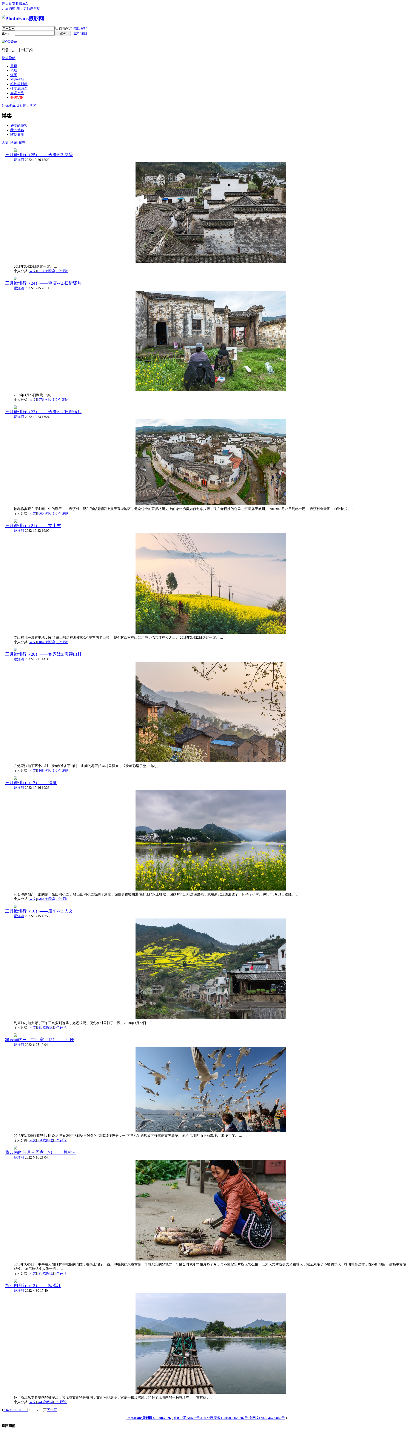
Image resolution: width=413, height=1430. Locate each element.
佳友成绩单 (19, 88)
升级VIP (16, 97)
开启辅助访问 (12, 8)
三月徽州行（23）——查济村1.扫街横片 (43, 411)
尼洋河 (19, 160)
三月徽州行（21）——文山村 (33, 525)
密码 (5, 33)
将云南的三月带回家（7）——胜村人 (40, 1152)
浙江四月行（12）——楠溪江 (33, 1285)
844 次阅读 (45, 1402)
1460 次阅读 (46, 899)
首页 (13, 66)
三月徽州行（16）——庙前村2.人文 (39, 911)
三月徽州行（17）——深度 (31, 782)
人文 (5, 142)
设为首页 (8, 4)
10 (19, 1410)
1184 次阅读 (46, 642)
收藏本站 (22, 4)
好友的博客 (19, 125)
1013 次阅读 (46, 271)
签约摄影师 (19, 84)
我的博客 (17, 130)
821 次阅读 (45, 1273)
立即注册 (80, 33)
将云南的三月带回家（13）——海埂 (39, 1039)
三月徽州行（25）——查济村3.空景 (39, 154)
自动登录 (66, 28)
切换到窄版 (31, 8)
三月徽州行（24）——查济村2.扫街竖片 (43, 283)
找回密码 (80, 28)
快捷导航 (8, 58)
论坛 (13, 70)
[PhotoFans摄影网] (23, 18)
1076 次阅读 (46, 399)
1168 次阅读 (46, 770)
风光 (13, 142)
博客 (32, 105)
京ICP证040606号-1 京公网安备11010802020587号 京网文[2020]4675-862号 (229, 1418)
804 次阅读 (45, 1140)
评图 (13, 75)
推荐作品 (17, 79)
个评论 (61, 271)
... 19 (24, 1410)
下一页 (52, 1410)
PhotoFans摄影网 (14, 105)
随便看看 (17, 134)
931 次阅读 (45, 1027)
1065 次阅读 (46, 513)
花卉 (21, 142)
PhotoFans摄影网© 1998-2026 (148, 1418)
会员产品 (17, 93)
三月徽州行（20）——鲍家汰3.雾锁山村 (43, 654)
